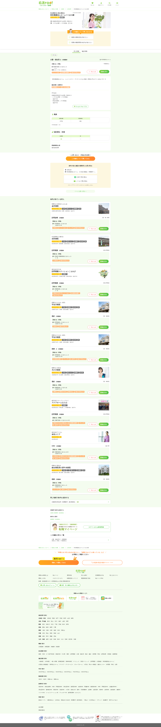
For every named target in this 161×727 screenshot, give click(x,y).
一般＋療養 (54, 661)
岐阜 (47, 627)
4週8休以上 (50, 700)
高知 (55, 636)
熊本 (58, 639)
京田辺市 (69, 9)
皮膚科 (90, 689)
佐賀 (51, 639)
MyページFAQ (99, 578)
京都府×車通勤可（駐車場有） (57, 513)
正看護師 (41, 646)
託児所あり (92, 700)
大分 (62, 639)
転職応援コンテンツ (72, 578)
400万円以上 (50, 671)
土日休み (57, 700)
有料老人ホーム (54, 664)
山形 (68, 618)
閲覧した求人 (42, 578)
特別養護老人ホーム (108, 661)
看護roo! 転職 (55, 9)
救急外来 (58, 654)
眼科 (78, 689)
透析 (68, 654)
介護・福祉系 (80, 654)
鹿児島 (70, 639)
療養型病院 (61, 661)
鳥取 (51, 633)
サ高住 (86, 664)
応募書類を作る (99, 575)
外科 (99, 686)
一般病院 (41, 661)
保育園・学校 (96, 654)
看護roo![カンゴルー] (44, 9)
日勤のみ (50, 679)
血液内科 (80, 686)
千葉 (56, 624)
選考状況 (69, 575)
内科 (53, 686)
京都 (47, 630)
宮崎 (66, 639)
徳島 (43, 636)
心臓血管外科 (112, 686)
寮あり (86, 700)
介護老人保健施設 (43, 664)
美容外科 (41, 686)
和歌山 (63, 630)
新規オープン (42, 700)
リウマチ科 (42, 692)
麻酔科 (118, 689)
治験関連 (114, 654)
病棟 (40, 654)
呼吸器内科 (59, 686)
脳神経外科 (49, 689)
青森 (53, 618)
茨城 (60, 624)
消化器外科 (42, 689)
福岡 (47, 639)
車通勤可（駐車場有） (55, 519)
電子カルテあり (113, 700)
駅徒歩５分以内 (65, 700)
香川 (47, 636)
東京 (43, 624)
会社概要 (41, 707)
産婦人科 (73, 689)
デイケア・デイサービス (66, 664)
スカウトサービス (57, 578)
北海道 (49, 618)
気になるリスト (114, 575)
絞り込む (55, 55)
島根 (55, 633)
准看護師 (47, 646)
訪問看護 (72, 654)
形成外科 (62, 689)
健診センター (101, 664)
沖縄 (75, 639)
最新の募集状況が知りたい (79, 37)
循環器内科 (74, 686)
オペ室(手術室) (50, 654)
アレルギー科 (63, 692)
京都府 (62, 9)
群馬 (67, 624)
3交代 (44, 679)
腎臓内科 (86, 686)
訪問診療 (103, 654)
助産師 (58, 646)
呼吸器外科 (105, 686)
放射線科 (112, 689)
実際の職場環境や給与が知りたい (81, 42)
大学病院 (47, 661)
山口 (58, 633)
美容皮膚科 (48, 686)
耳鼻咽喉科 (84, 689)
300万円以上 (42, 671)
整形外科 (55, 689)
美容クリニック (85, 661)
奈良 (58, 630)
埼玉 (52, 624)
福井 (60, 621)
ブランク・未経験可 (102, 700)
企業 (116, 664)
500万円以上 (59, 671)
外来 (43, 654)
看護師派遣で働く (86, 578)
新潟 (48, 621)
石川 (56, 621)
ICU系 (63, 654)
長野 (67, 621)
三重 (55, 627)
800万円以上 (85, 671)
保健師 (53, 646)
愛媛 (51, 636)
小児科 (67, 689)
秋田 (64, 618)
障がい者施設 (92, 664)
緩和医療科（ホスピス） (74, 692)
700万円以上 (76, 671)
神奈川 (48, 624)
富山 (52, 621)
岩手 (57, 618)
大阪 (43, 630)
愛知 (43, 627)
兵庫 (51, 630)
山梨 (63, 621)
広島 (43, 633)
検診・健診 (88, 654)
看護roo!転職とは (43, 575)
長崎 (54, 639)
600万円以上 (68, 671)
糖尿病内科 (94, 686)
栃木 (63, 624)
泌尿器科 (95, 689)
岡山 (47, 633)
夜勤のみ (56, 679)
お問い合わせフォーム (48, 585)
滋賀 (55, 630)
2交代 (40, 679)
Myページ (55, 575)
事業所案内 (42, 710)
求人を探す (84, 575)
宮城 (61, 618)
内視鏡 (109, 654)
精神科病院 (69, 661)
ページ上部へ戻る (80, 191)
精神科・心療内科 (104, 689)
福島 (72, 618)
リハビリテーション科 (52, 692)
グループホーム (78, 664)
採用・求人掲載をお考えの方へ (69, 585)
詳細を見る (104, 71)
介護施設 (99, 661)
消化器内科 (66, 686)
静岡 (51, 627)
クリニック (76, 661)
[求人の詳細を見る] (80, 217)
